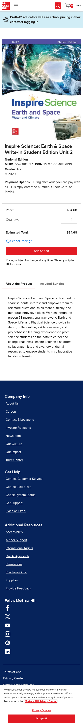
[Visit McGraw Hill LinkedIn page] (7, 651)
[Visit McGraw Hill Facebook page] (7, 607)
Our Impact (13, 452)
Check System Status (20, 495)
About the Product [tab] (19, 283)
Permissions (14, 564)
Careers (11, 411)
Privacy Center (13, 678)
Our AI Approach (17, 556)
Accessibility (14, 532)
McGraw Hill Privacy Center (41, 701)
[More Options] (78, 5)
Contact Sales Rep (18, 486)
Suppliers (12, 580)
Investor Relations (18, 427)
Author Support (16, 540)
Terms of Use (12, 672)
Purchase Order (16, 572)
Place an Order (16, 511)
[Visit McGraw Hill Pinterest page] (7, 642)
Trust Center (14, 460)
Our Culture (14, 443)
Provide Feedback (18, 588)
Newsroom (13, 435)
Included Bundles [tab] (51, 283)
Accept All (41, 718)
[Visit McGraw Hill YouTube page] (7, 625)
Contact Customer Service (24, 478)
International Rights (19, 548)
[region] (41, 705)
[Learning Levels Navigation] (16, 5)
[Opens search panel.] (58, 5)
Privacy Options (41, 710)
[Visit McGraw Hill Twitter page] (7, 616)
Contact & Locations (20, 419)
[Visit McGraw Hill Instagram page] (7, 633)
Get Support (14, 503)
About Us (12, 403)
